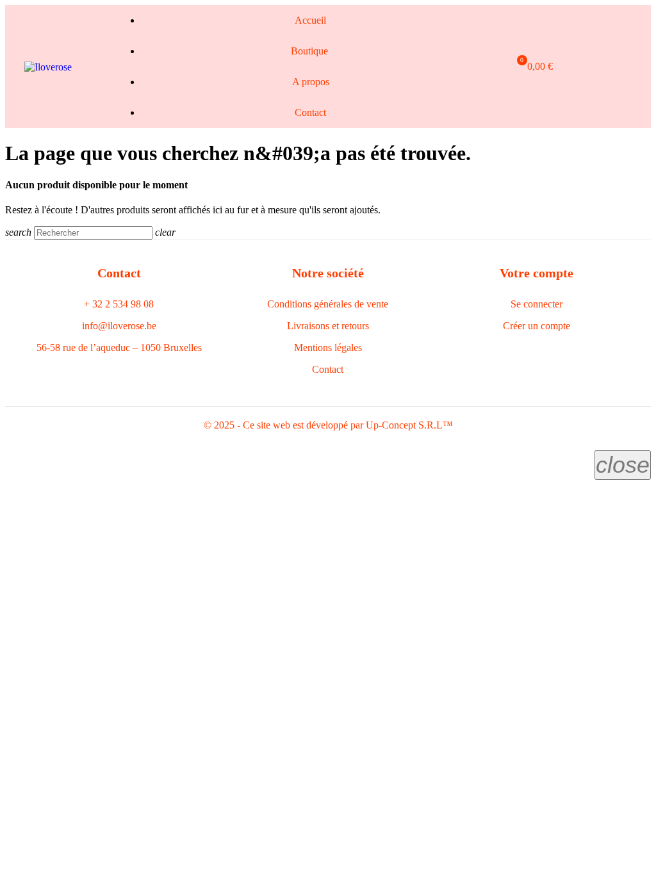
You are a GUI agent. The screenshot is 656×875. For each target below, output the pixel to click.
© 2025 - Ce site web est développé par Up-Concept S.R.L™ (328, 425)
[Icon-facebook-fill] (559, 66)
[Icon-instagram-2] (580, 66)
